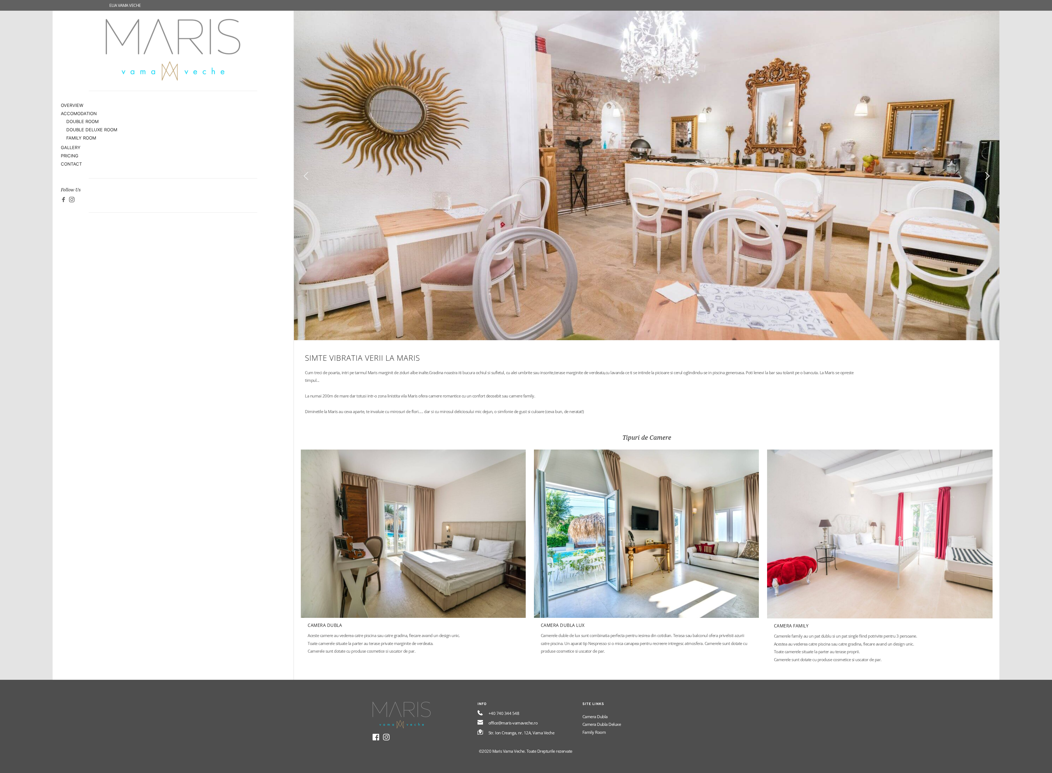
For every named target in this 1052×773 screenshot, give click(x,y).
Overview (72, 105)
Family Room (81, 138)
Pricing (69, 155)
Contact (71, 164)
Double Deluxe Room (91, 129)
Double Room (82, 121)
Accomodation (79, 113)
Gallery (71, 147)
